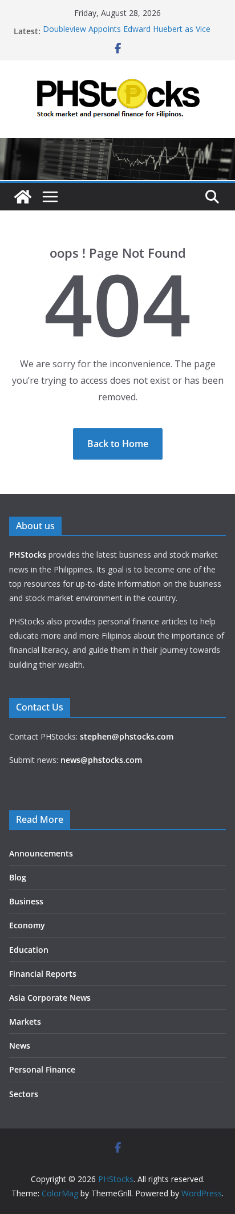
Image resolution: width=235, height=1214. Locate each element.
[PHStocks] (117, 146)
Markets (25, 1021)
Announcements (41, 853)
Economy (27, 925)
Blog (17, 877)
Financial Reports (42, 973)
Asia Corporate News (50, 997)
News (19, 1045)
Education (28, 949)
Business (26, 901)
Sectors (23, 1094)
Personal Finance (42, 1069)
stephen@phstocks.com (126, 736)
